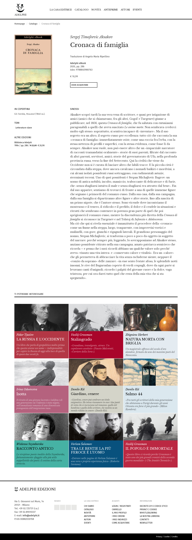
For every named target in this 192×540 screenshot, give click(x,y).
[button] (170, 37)
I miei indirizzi (119, 519)
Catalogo (82, 9)
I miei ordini (118, 516)
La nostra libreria (149, 516)
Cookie (153, 509)
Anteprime (111, 9)
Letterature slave (23, 127)
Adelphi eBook (78, 63)
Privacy (144, 509)
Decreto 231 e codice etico (153, 506)
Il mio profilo (119, 512)
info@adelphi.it (31, 515)
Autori (125, 9)
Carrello (116, 509)
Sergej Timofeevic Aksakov (91, 37)
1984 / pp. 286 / (29, 144)
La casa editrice (61, 9)
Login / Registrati (121, 506)
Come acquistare (121, 523)
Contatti (144, 519)
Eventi (137, 9)
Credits (175, 537)
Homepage (19, 24)
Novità (96, 9)
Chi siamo (89, 506)
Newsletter (146, 523)
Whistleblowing (148, 512)
